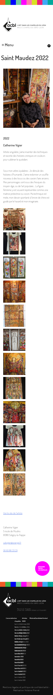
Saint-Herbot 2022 (20, 680)
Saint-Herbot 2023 (20, 677)
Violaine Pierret (32, 690)
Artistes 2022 (26, 633)
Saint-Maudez (19, 645)
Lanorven (17, 651)
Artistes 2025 (26, 624)
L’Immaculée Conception (22, 630)
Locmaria (17, 648)
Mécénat (32, 618)
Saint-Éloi (17, 654)
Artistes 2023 (26, 630)
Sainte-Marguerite (20, 633)
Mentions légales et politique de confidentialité (25, 687)
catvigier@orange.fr (12, 542)
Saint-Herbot (18, 671)
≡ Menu (8, 44)
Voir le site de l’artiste (12, 513)
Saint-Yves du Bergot (21, 636)
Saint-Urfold (18, 624)
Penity (16, 627)
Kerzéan (17, 656)
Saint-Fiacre (18, 665)
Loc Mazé (17, 639)
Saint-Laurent (19, 662)
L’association (10, 618)
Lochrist (17, 668)
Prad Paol (17, 659)
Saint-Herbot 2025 (20, 674)
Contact (45, 618)
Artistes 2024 (26, 627)
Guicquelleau (19, 642)
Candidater (39, 618)
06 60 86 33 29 (10, 550)
